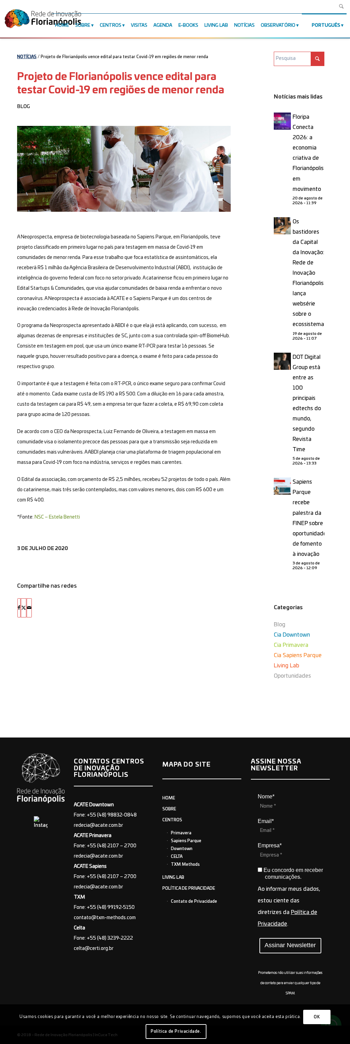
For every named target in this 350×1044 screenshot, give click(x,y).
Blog (23, 106)
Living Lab (286, 665)
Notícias (27, 57)
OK (317, 1017)
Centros (172, 820)
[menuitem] (62, 26)
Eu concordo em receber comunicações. (292, 873)
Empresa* (270, 845)
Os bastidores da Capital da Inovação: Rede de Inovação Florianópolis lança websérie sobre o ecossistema (308, 273)
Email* (266, 821)
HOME (168, 798)
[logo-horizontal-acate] (42, 20)
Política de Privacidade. (176, 1031)
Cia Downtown (292, 635)
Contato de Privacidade (194, 901)
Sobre (169, 809)
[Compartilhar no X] (23, 607)
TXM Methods (185, 864)
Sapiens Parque (186, 841)
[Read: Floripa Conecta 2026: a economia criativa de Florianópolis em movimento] (282, 121)
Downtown (181, 849)
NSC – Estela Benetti (57, 517)
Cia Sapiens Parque (298, 655)
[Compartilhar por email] (29, 607)
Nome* (266, 796)
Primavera (181, 833)
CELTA (177, 856)
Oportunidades (292, 676)
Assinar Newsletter (290, 945)
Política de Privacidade (188, 888)
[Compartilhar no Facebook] (19, 607)
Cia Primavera (291, 645)
